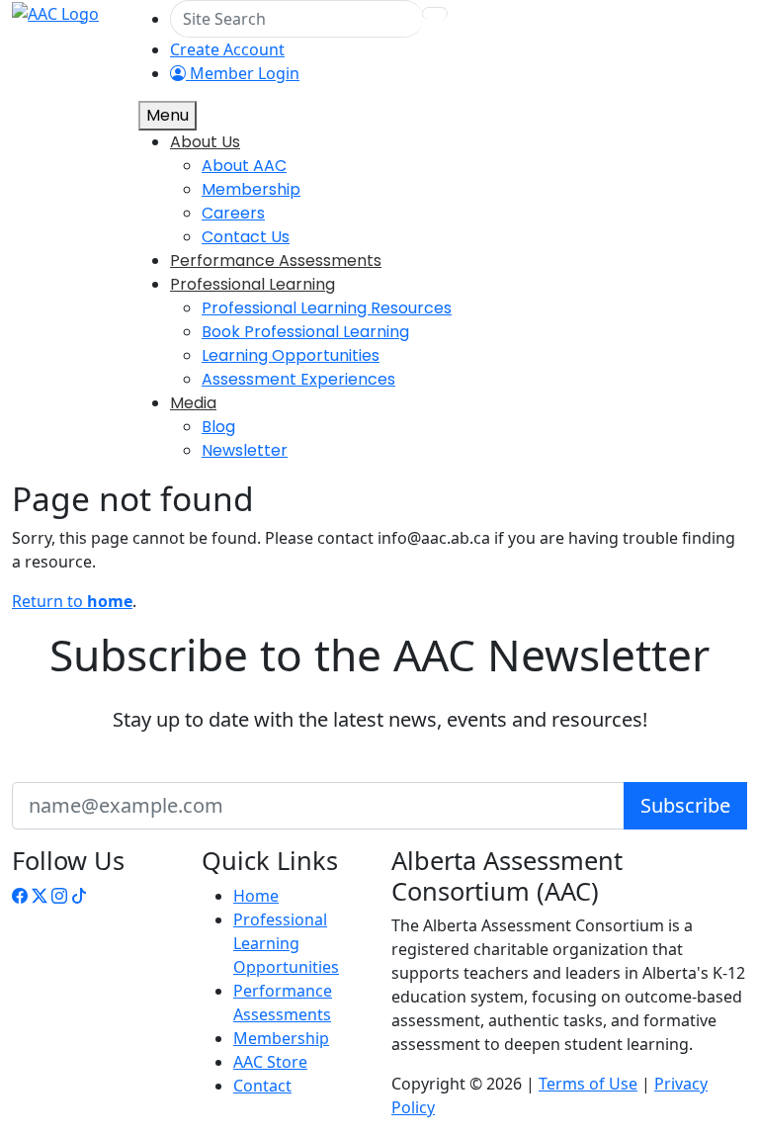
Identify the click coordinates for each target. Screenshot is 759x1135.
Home (256, 896)
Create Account (227, 49)
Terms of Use (588, 1083)
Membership (281, 1038)
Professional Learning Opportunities (286, 943)
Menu (167, 115)
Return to (72, 601)
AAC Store (270, 1062)
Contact (262, 1085)
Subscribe (685, 805)
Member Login (242, 73)
